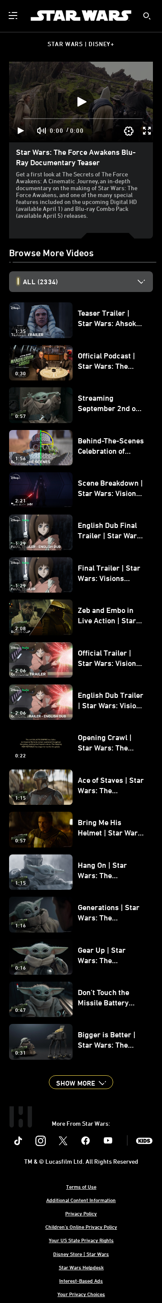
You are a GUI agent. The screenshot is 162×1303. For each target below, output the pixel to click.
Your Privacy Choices (81, 1294)
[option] (88, 281)
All (40, 282)
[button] (81, 1082)
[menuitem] (14, 15)
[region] (81, 102)
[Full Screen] (147, 130)
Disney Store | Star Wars (81, 1254)
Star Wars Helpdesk (81, 1267)
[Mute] (42, 130)
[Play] (21, 130)
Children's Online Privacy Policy (81, 1227)
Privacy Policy (81, 1213)
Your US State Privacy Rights (81, 1240)
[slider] (83, 118)
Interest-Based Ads (81, 1281)
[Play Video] (81, 101)
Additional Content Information (81, 1200)
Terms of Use (81, 1187)
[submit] (147, 16)
